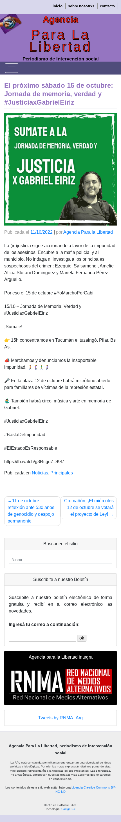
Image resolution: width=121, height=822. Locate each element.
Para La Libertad (60, 40)
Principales (61, 472)
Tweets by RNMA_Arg (60, 717)
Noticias (40, 472)
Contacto (107, 6)
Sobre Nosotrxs (81, 6)
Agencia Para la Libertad (88, 232)
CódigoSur (68, 808)
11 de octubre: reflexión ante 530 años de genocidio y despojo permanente (31, 510)
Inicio (57, 6)
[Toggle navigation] (11, 68)
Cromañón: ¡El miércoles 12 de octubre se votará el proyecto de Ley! (89, 507)
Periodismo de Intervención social (61, 59)
